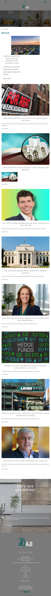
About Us (25, 567)
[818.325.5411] (25, 1)
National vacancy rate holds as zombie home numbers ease (12, 59)
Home (25, 565)
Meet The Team (25, 569)
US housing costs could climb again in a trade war (25, 460)
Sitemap (30, 587)
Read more (7, 78)
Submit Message (8, 525)
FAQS (25, 572)
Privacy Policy (16, 519)
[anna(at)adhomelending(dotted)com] (45, 1)
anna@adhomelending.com (25, 558)
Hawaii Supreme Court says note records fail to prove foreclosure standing (25, 414)
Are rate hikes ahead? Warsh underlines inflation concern (25, 271)
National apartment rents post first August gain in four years (25, 119)
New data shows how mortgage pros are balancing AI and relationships (25, 319)
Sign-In (25, 577)
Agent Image (30, 588)
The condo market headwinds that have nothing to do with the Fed (25, 224)
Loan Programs (25, 571)
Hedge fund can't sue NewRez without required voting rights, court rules (25, 366)
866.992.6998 (25, 557)
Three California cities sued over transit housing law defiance (25, 168)
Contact (25, 576)
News (25, 574)
